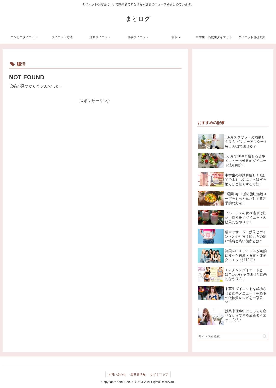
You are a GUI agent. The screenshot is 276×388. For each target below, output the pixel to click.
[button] (264, 336)
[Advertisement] (95, 135)
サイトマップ (159, 374)
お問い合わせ (117, 374)
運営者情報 (138, 374)
